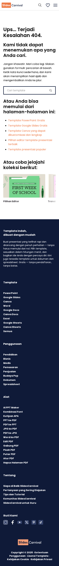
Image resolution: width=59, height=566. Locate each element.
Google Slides (11, 297)
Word (6, 305)
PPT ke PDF (10, 420)
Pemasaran (10, 367)
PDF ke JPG (10, 433)
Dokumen (9, 380)
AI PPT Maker (11, 407)
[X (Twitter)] (26, 522)
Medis (7, 363)
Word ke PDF (11, 437)
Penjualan (9, 371)
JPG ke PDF (10, 428)
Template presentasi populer (27, 149)
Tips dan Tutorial (14, 494)
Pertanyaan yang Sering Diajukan (24, 490)
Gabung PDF (11, 445)
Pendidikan (10, 354)
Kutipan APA (11, 416)
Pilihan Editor (11, 201)
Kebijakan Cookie (18, 559)
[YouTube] (19, 522)
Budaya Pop (10, 375)
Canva (7, 301)
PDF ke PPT (10, 424)
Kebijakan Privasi (41, 559)
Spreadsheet (11, 384)
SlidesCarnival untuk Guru (19, 503)
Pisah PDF (9, 450)
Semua (7, 331)
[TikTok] (41, 522)
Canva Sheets (12, 327)
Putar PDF (9, 454)
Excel (6, 318)
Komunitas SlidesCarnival (19, 498)
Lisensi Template (38, 556)
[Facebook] (12, 522)
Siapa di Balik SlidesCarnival (20, 486)
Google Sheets (12, 322)
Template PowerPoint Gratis (26, 120)
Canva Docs (10, 314)
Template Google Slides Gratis (27, 125)
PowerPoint (10, 293)
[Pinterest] (33, 522)
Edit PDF (8, 441)
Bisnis (6, 358)
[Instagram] (5, 522)
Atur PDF (8, 458)
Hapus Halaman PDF (15, 462)
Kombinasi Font (13, 411)
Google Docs (11, 310)
